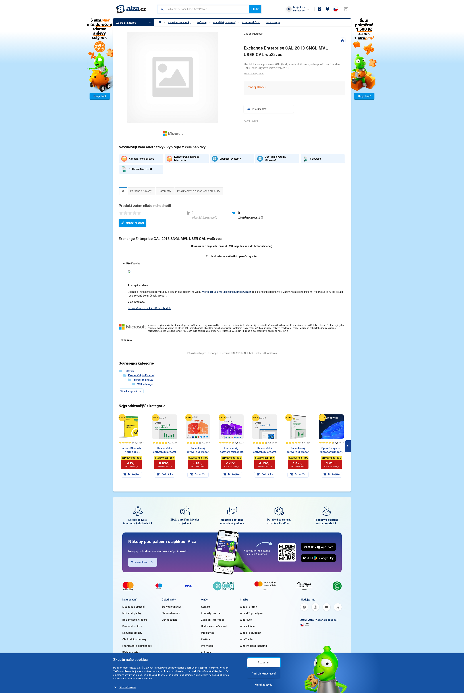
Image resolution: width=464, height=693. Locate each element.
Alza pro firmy (248, 606)
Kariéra (205, 639)
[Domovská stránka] (160, 22)
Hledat (255, 9)
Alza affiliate (247, 626)
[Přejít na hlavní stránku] (131, 9)
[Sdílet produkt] (342, 40)
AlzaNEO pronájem (251, 613)
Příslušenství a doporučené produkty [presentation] (198, 191)
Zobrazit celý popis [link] (254, 73)
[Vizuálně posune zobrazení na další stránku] (348, 446)
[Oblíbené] (327, 9)
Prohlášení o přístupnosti (137, 645)
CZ (307, 624)
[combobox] (203, 9)
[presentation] (123, 191)
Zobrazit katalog (126, 22)
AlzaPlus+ (246, 619)
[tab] (123, 191)
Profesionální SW (251, 22)
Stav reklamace (171, 613)
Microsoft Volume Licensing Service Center (226, 291)
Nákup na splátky (132, 632)
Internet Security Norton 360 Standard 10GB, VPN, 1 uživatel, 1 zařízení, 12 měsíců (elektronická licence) (131, 450)
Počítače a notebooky (179, 22)
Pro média (207, 645)
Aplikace (206, 652)
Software (201, 22)
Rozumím (264, 662)
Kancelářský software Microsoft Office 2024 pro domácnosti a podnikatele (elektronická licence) (164, 450)
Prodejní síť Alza (132, 626)
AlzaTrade (246, 639)
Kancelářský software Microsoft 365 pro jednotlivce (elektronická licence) (198, 450)
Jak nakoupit (169, 619)
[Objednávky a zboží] (319, 9)
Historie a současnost (214, 626)
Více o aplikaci (139, 562)
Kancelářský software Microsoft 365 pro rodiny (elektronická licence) (231, 450)
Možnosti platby (131, 613)
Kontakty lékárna (211, 613)
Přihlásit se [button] (298, 10)
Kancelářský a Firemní (224, 22)
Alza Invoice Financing (253, 645)
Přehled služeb (131, 652)
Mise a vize (207, 632)
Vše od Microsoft (253, 33)
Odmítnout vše (263, 684)
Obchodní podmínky (134, 639)
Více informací (127, 687)
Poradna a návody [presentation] (141, 191)
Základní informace (212, 619)
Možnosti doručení (133, 606)
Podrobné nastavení (264, 673)
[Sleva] (122, 417)
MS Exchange (273, 22)
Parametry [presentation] (165, 191)
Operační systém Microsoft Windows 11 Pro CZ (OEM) (331, 450)
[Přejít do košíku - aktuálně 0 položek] (345, 9)
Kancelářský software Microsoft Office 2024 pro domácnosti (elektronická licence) (264, 450)
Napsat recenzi (135, 222)
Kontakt (205, 606)
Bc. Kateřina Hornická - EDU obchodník (149, 308)
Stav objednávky (171, 606)
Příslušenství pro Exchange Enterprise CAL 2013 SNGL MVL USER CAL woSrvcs (232, 353)
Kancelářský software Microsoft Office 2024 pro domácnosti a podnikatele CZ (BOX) (298, 450)
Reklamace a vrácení (134, 619)
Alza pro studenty (250, 632)
